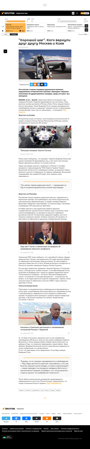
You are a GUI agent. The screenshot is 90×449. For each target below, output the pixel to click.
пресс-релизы (55, 428)
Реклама (46, 428)
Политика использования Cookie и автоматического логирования (20, 431)
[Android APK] (7, 437)
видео (54, 413)
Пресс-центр (78, 413)
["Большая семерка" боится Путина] (45, 137)
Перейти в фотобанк (37, 80)
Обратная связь (78, 431)
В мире (52, 390)
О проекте (5, 428)
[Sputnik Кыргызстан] (8, 15)
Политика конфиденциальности (70, 428)
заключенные (35, 390)
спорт (48, 413)
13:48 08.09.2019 (23, 47)
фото (59, 413)
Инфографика (67, 413)
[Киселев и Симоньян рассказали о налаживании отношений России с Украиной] (45, 313)
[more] (68, 154)
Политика (28, 390)
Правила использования (17, 428)
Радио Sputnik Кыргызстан (29, 413)
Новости (21, 390)
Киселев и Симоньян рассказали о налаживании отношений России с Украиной (42, 328)
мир (42, 390)
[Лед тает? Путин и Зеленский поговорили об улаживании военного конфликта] (45, 233)
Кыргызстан (6, 413)
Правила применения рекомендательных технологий (56, 431)
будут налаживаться (54, 383)
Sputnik (21, 80)
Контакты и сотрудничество (34, 428)
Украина (58, 390)
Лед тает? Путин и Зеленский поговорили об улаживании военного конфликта (40, 247)
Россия (47, 390)
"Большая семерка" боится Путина (35, 150)
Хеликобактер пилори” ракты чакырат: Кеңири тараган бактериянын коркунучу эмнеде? (14, 29)
